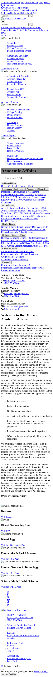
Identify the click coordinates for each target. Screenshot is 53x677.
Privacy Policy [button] (41, 671)
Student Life (13, 156)
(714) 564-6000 (14, 620)
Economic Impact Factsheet (26, 267)
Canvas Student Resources (19, 246)
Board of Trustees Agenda (19, 658)
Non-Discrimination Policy (19, 63)
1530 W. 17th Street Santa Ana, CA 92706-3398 (20, 616)
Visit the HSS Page (10, 559)
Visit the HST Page (10, 573)
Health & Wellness (15, 151)
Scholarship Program (16, 97)
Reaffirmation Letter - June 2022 (21, 210)
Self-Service (7, 10)
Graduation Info (14, 81)
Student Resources (15, 143)
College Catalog (14, 112)
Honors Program (15, 125)
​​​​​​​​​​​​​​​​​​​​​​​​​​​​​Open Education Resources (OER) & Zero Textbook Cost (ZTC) (25, 243)
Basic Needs (13, 148)
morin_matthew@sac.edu (16, 306)
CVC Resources (33, 238)
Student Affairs (14, 145)
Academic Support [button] (10, 102)
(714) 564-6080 (11, 283)
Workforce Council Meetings (24, 254)
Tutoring (11, 130)
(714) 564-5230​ (11, 309)
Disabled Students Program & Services (25, 158)
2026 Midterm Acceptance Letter (23, 218)
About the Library (19, 229)
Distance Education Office (13, 235)
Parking (10, 645)
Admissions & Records (18, 76)
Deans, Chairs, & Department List (17, 186)
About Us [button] (5, 35)
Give (8, 13)
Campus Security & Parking (20, 163)
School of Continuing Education (22, 625)
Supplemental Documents (19, 216)
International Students (17, 84)
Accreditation (8, 205)
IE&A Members (16, 197)
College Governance (16, 48)
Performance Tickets (16, 643)
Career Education (9, 249)
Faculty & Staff (16, 30)
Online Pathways (36, 240)
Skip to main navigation (32, 2)
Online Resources (40, 246)
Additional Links (9, 183)
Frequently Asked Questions (21, 232)
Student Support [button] (8, 135)
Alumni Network (15, 61)
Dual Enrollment (15, 117)
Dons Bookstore (14, 161)
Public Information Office (19, 51)
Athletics (11, 638)
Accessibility (13, 656)
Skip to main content (10, 2)
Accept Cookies (9, 674)
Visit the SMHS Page (11, 587)
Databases (37, 227)
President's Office (15, 45)
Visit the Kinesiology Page (13, 545)
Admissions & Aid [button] (9, 68)
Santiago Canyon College (19, 628)
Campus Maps (21, 7)
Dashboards (15, 265)
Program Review (15, 199)
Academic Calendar (16, 79)
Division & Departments (18, 109)
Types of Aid (13, 92)
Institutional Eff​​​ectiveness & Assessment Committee (25, 189)
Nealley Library (14, 128)
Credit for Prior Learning (12, 257)
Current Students (20, 10)
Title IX (10, 651)
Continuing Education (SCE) (23, 13)
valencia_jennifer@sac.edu (16, 293)
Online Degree (14, 115)
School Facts (13, 43)
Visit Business (7, 517)
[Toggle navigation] (3, 21)
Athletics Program (15, 58)
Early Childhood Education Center (23, 635)
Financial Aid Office (16, 89)
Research (28, 197)
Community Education (17, 56)
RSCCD (11, 633)
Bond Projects (13, 661)
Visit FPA (5, 531)
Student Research (24, 227)
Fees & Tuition (14, 94)
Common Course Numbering (14, 259)
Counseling (12, 122)
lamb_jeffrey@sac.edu (14, 280)
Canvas (8, 7)
